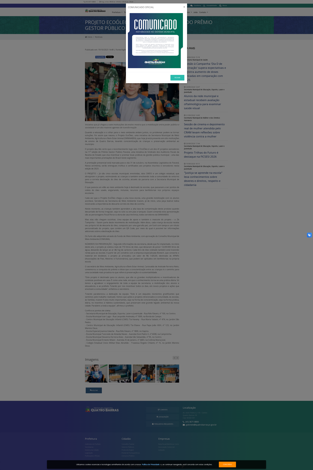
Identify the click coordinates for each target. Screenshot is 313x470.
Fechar (177, 77)
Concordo (227, 464)
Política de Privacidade (151, 464)
